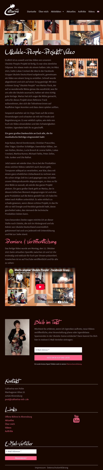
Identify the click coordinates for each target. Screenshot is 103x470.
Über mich (43, 11)
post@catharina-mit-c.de (17, 399)
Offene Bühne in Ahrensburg (18, 416)
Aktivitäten (56, 11)
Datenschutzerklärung (74, 364)
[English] (98, 11)
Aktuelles (71, 11)
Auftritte (82, 11)
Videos (91, 11)
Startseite (31, 11)
